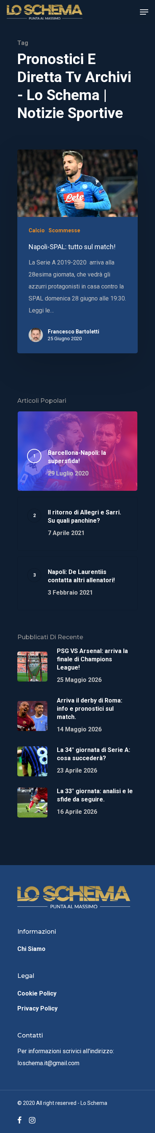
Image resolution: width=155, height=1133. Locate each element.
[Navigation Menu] (144, 12)
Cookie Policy (36, 993)
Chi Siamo (31, 948)
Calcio (37, 230)
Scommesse (64, 230)
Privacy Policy (37, 1008)
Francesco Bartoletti (73, 332)
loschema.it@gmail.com (48, 1063)
